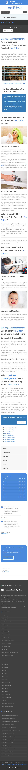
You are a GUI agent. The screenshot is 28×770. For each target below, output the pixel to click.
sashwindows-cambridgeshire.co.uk (10, 715)
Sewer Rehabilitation (6, 697)
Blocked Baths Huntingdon (9, 437)
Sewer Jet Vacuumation (7, 685)
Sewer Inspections (6, 682)
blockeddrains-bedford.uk (7, 742)
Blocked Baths (5, 664)
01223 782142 (8, 22)
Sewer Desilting (5, 679)
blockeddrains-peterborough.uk (8, 736)
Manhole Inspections (6, 643)
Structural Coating (6, 646)
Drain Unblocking (5, 631)
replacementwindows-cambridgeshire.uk (11, 730)
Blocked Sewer (5, 670)
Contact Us (21, 422)
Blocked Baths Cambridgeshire (9, 427)
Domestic (5, 460)
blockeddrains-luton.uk (7, 745)
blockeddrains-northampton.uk (8, 739)
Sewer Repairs (5, 691)
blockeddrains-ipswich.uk (7, 755)
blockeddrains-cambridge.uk (8, 733)
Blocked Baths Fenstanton (9, 441)
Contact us (5, 468)
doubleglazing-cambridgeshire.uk (9, 724)
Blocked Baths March (7, 431)
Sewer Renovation (6, 694)
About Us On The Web (22, 764)
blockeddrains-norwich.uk (7, 752)
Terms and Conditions (6, 764)
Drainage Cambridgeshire (13, 590)
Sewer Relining (5, 688)
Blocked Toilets (5, 676)
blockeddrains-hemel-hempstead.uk (10, 652)
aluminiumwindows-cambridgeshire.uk (10, 721)
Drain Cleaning (5, 616)
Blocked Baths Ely (7, 433)
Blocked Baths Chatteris (8, 435)
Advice (4, 464)
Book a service (5, 12)
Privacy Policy (14, 764)
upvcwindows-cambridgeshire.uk (9, 727)
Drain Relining (4, 625)
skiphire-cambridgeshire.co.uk (8, 718)
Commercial (5, 456)
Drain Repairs (4, 628)
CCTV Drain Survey (6, 634)
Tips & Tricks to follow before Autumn (14, 83)
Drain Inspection (5, 619)
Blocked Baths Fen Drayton (9, 439)
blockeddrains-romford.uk (7, 706)
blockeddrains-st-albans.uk (8, 703)
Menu (24, 12)
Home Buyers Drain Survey (7, 640)
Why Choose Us (6, 452)
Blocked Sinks (5, 673)
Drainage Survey (5, 637)
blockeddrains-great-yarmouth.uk (9, 749)
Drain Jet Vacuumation (7, 622)
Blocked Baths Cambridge (8, 429)
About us (5, 448)
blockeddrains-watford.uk (7, 655)
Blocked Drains (5, 667)
